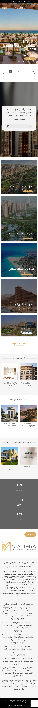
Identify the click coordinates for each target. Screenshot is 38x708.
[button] (35, 8)
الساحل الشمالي (8, 700)
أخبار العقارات (12, 702)
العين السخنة (20, 702)
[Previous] (34, 73)
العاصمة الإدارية (17, 700)
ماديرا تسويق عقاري (19, 571)
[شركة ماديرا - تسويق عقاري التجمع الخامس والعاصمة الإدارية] (19, 8)
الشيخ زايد (26, 702)
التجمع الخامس (26, 700)
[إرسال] (8, 126)
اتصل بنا (6, 702)
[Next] (4, 73)
